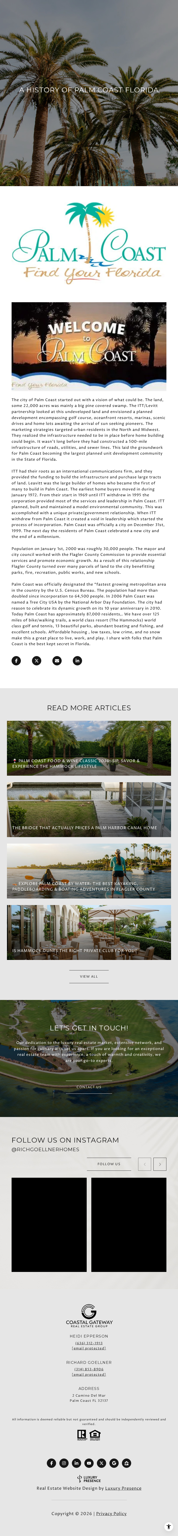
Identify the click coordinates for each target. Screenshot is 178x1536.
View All (89, 976)
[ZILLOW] (126, 1463)
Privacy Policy (111, 1514)
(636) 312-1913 (89, 1343)
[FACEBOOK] (51, 1463)
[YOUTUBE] (89, 1463)
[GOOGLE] (114, 1463)
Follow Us (109, 1164)
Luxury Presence (123, 1488)
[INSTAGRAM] (64, 1463)
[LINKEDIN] (76, 1463)
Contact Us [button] (89, 1087)
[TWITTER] (101, 1463)
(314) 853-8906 (89, 1369)
